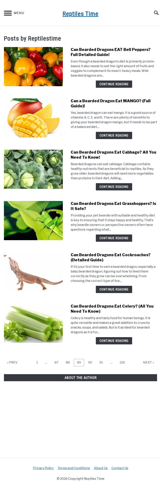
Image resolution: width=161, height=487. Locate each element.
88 (69, 362)
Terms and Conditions (74, 468)
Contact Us (120, 468)
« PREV (12, 362)
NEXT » (148, 362)
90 (91, 362)
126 (123, 362)
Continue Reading (114, 84)
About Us (101, 468)
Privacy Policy (43, 468)
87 (58, 362)
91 (102, 362)
